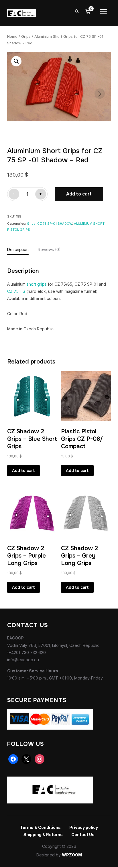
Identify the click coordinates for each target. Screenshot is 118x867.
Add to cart (79, 194)
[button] (16, 61)
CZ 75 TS (16, 291)
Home (12, 36)
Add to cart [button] (23, 470)
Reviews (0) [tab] (49, 249)
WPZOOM (72, 854)
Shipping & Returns (43, 834)
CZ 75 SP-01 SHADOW (54, 224)
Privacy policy (83, 827)
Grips (26, 36)
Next (100, 93)
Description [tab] (18, 249)
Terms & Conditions (40, 827)
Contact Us (83, 834)
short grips (37, 284)
